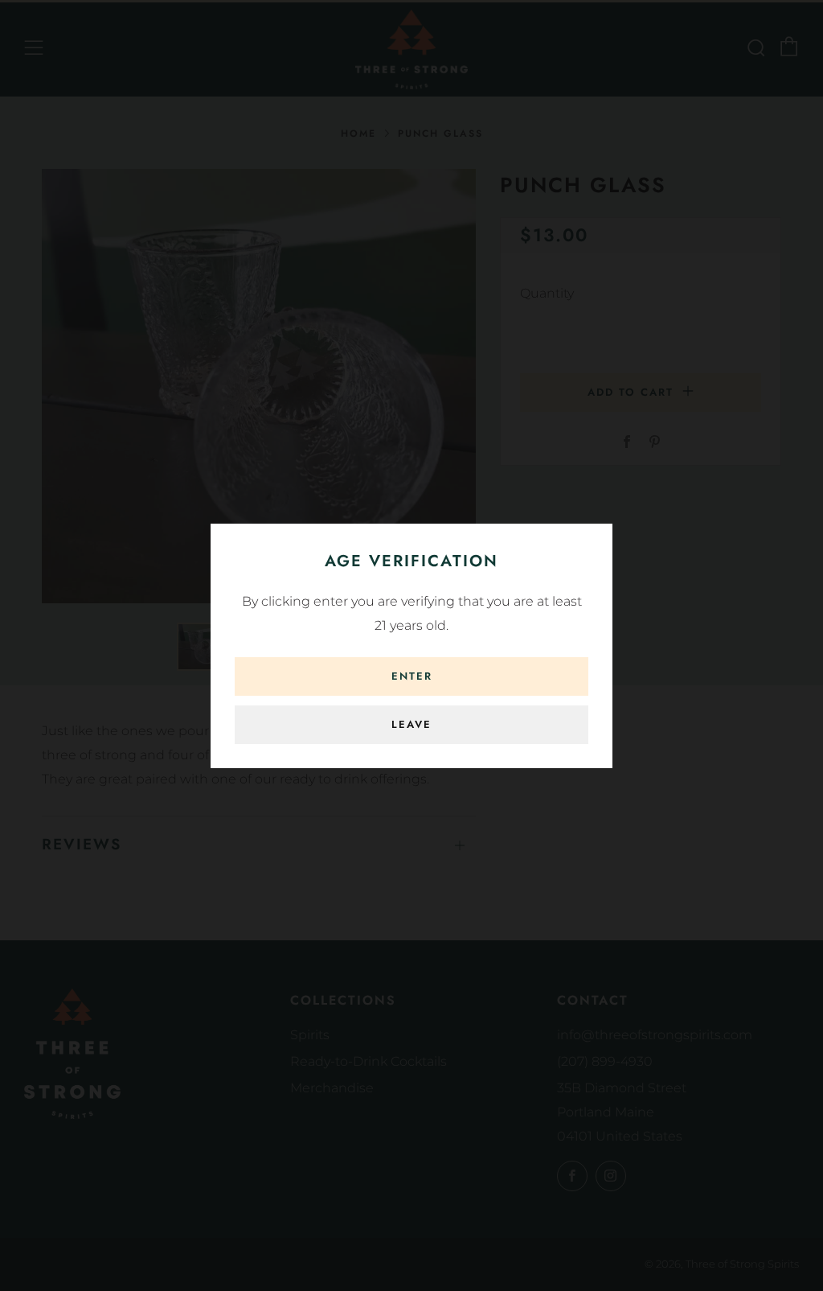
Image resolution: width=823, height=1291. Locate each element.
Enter (411, 676)
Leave (411, 724)
